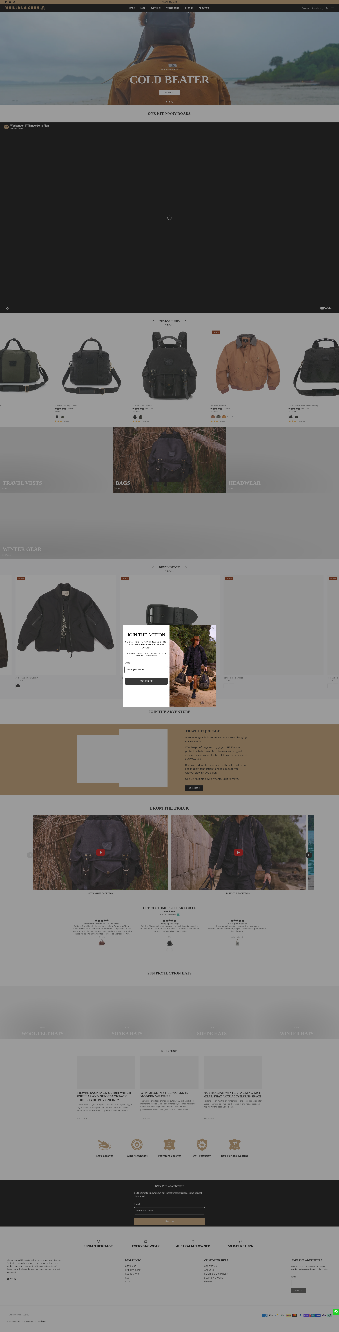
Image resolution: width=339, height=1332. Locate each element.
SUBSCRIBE (146, 681)
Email (127, 663)
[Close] (212, 628)
